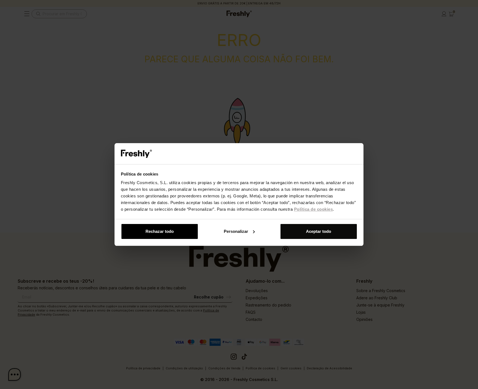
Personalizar (236, 231)
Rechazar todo (160, 231)
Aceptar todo (318, 231)
